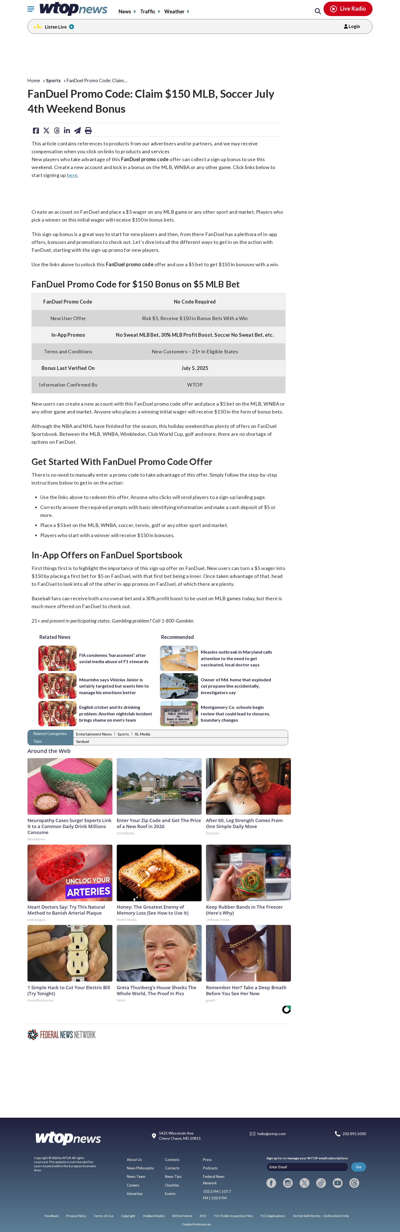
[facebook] (271, 1183)
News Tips (173, 1176)
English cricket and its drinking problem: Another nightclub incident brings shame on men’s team (115, 713)
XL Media (142, 734)
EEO (203, 1216)
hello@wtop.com (271, 1133)
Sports (123, 734)
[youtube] (338, 1183)
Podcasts (210, 1168)
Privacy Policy (76, 1216)
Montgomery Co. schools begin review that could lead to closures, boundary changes (235, 713)
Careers (133, 1185)
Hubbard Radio (153, 1216)
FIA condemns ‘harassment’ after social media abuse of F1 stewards (114, 658)
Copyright (128, 1216)
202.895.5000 (354, 1133)
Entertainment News (94, 734)
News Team (136, 1176)
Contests (172, 1159)
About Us (134, 1159)
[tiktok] (321, 1183)
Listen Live (56, 26)
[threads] (354, 1183)
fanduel (82, 741)
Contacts (172, 1168)
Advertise (134, 1193)
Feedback (51, 1216)
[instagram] (288, 1183)
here (72, 175)
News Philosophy (140, 1168)
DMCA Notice (182, 1216)
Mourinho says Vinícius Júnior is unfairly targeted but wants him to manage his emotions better (114, 686)
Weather (174, 11)
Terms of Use (103, 1216)
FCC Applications (273, 1216)
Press (207, 1159)
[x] (304, 1183)
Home (33, 80)
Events (170, 1193)
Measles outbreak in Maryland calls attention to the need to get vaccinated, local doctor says (236, 658)
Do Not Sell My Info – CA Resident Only (321, 1216)
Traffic (147, 11)
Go (358, 1166)
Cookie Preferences (196, 1224)
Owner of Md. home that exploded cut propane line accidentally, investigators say (236, 686)
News (125, 11)
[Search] (318, 11)
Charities (172, 1185)
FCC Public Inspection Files (233, 1216)
